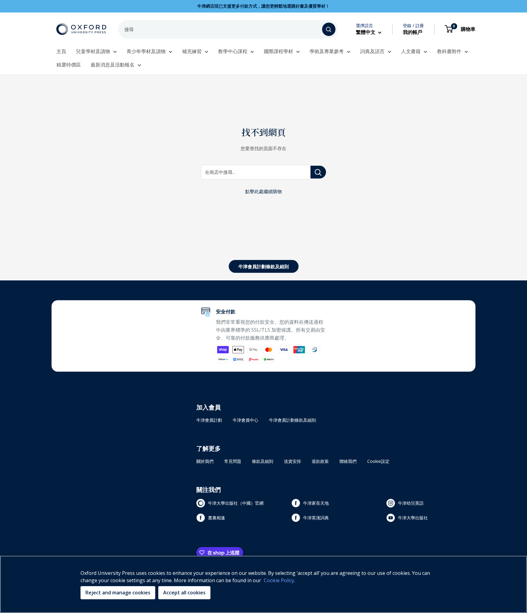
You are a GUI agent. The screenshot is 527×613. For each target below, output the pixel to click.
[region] (263, 584)
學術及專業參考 (327, 51)
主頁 (61, 51)
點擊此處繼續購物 (263, 191)
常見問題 (232, 461)
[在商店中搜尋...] (318, 172)
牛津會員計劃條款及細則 (263, 266)
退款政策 (320, 461)
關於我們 (204, 461)
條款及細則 (262, 461)
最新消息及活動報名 (112, 64)
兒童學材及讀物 (93, 51)
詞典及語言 (372, 51)
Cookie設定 (378, 461)
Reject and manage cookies (117, 592)
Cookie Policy (279, 580)
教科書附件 (449, 51)
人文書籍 (411, 51)
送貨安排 (292, 461)
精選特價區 (68, 64)
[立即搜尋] (328, 29)
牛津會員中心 (245, 420)
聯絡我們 (348, 461)
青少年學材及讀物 (146, 51)
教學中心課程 (232, 51)
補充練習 (192, 51)
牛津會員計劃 (209, 420)
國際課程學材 (278, 51)
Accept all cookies (184, 592)
